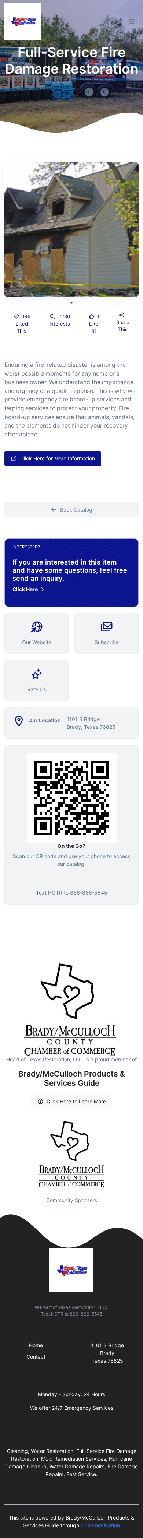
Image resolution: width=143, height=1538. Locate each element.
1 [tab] (71, 302)
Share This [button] (122, 326)
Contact (35, 1356)
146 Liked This (23, 323)
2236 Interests (60, 320)
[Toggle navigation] (132, 21)
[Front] (24, 21)
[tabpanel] (71, 229)
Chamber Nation (100, 1525)
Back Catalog (76, 509)
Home (36, 1345)
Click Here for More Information (57, 458)
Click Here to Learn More (76, 1101)
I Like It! (94, 323)
